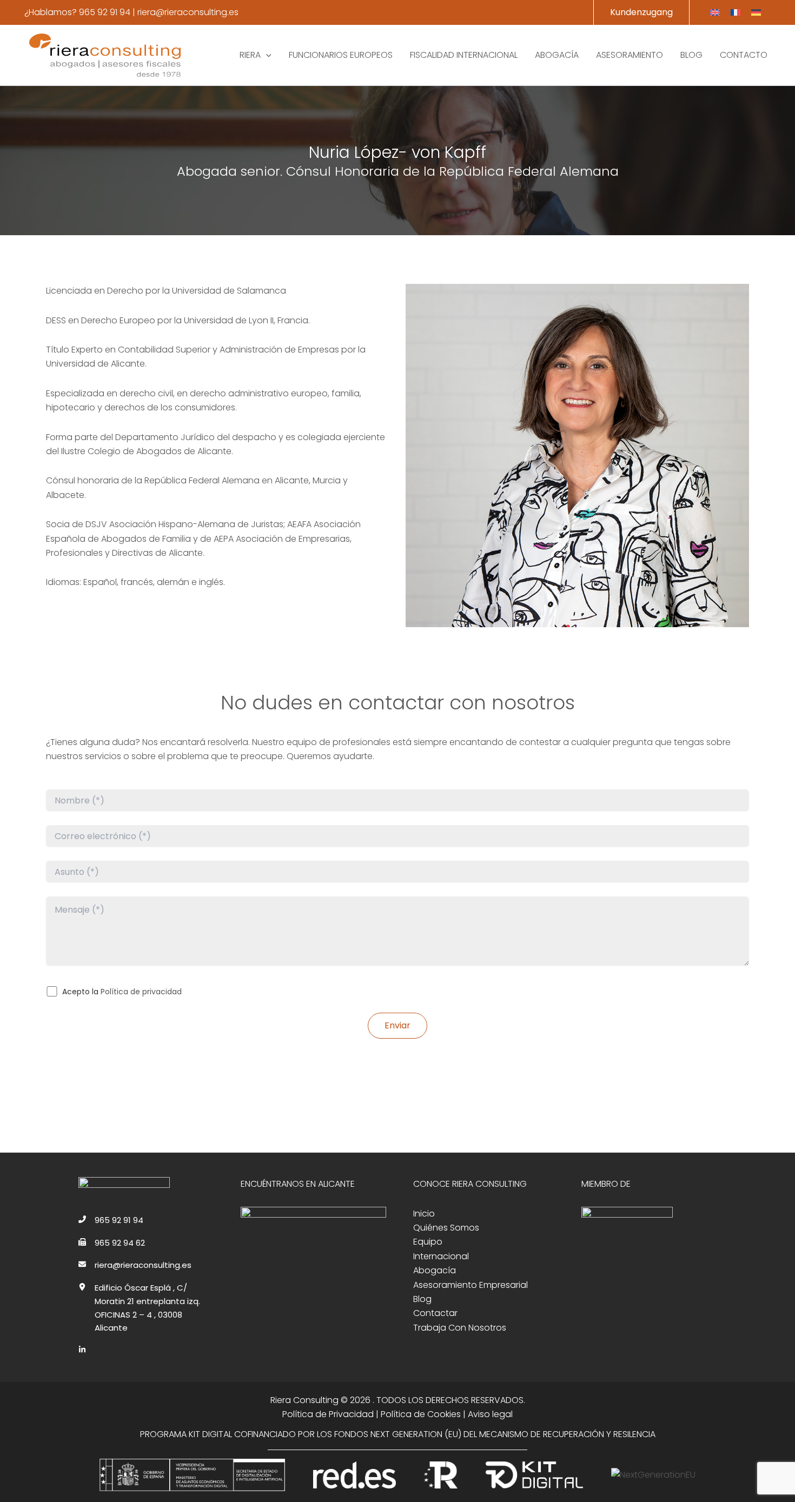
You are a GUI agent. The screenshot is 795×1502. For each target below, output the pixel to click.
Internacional (441, 1256)
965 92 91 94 (104, 12)
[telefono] (82, 1219)
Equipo (427, 1241)
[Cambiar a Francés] (735, 12)
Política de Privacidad (328, 1414)
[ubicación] (82, 1287)
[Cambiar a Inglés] (715, 12)
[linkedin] (82, 1349)
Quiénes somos (446, 1227)
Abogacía (434, 1270)
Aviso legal (490, 1414)
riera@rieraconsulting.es (188, 12)
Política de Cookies (421, 1414)
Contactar (435, 1313)
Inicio (424, 1213)
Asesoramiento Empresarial (470, 1285)
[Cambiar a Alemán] (756, 12)
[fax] (82, 1242)
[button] (641, 12)
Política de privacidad (141, 991)
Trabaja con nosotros (459, 1327)
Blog (422, 1299)
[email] (82, 1264)
